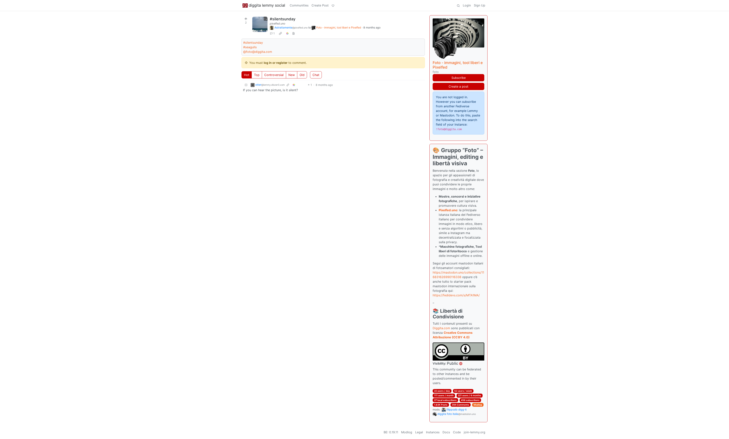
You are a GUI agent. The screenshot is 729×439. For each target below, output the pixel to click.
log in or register (275, 63)
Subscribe (458, 78)
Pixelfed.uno (448, 210)
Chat (315, 75)
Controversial (274, 75)
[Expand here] (259, 24)
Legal (419, 432)
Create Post (320, 5)
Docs (446, 432)
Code (457, 432)
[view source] (293, 33)
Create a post (458, 86)
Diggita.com (441, 328)
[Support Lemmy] (333, 5)
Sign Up (479, 5)
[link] (280, 33)
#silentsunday (282, 19)
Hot (246, 75)
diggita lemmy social (267, 5)
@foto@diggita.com (257, 52)
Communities (299, 5)
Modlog (478, 404)
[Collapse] (246, 85)
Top (257, 75)
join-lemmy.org (474, 432)
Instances (432, 432)
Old (302, 75)
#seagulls (250, 47)
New (291, 75)
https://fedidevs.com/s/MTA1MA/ (456, 295)
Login (467, 5)
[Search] (458, 5)
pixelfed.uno (277, 23)
